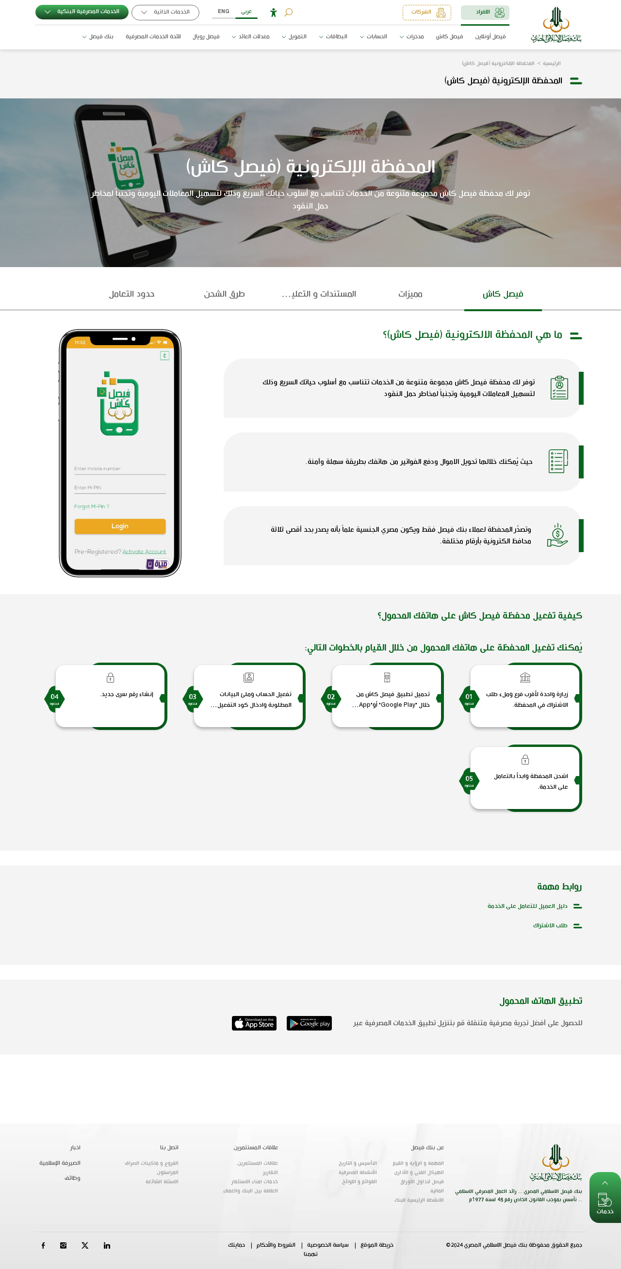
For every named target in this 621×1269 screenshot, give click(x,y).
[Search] (288, 12)
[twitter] (85, 1245)
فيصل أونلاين (490, 36)
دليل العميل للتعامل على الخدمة (528, 906)
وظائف (73, 1178)
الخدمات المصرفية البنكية (87, 11)
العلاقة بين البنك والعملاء (250, 1191)
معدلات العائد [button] (253, 36)
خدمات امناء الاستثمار (254, 1182)
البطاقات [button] (336, 36)
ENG (223, 12)
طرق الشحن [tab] (224, 294)
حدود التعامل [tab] (132, 294)
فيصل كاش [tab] (503, 294)
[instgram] (63, 1245)
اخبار (75, 1147)
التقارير (270, 1172)
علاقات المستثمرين (257, 1163)
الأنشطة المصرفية (358, 1172)
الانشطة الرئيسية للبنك (419, 1200)
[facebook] (43, 1245)
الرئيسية (552, 63)
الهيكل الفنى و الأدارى (419, 1172)
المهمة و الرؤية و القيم (418, 1163)
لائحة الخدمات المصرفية (153, 36)
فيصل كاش (449, 36)
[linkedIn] (107, 1245)
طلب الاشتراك (550, 925)
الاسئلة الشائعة (162, 1182)
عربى (246, 12)
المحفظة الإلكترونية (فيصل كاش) (498, 63)
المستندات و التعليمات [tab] (317, 294)
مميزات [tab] (410, 294)
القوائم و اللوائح (359, 1182)
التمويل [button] (297, 36)
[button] (273, 12)
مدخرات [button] (414, 36)
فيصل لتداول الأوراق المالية (422, 1186)
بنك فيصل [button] (101, 36)
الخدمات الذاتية (171, 12)
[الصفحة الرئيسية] (556, 24)
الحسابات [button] (376, 36)
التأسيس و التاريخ (358, 1163)
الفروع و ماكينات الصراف (152, 1163)
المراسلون (168, 1172)
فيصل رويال (206, 36)
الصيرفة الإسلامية (60, 1163)
